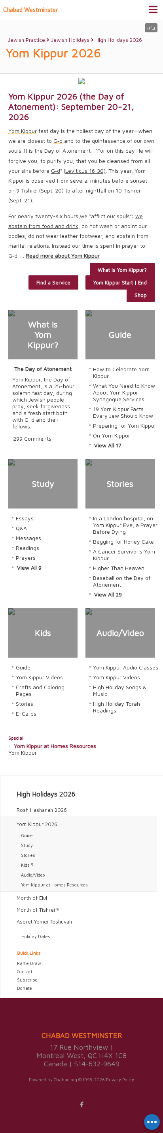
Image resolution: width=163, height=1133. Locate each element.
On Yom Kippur (111, 435)
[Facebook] (81, 1104)
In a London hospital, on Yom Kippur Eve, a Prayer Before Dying (125, 525)
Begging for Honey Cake (123, 541)
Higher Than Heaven (118, 568)
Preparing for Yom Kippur (124, 425)
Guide (23, 667)
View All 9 (29, 567)
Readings (27, 547)
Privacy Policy (120, 1079)
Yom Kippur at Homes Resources (55, 745)
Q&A (21, 528)
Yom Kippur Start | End (120, 282)
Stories (24, 703)
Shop (141, 295)
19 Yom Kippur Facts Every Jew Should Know (123, 412)
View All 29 (108, 594)
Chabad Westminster (30, 9)
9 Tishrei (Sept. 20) (40, 190)
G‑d (55, 170)
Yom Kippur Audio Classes (125, 667)
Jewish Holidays (70, 40)
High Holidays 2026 (118, 40)
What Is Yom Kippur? (122, 270)
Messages (28, 538)
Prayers (26, 557)
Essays (25, 518)
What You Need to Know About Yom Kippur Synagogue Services (124, 392)
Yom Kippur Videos (39, 677)
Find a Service (53, 282)
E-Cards (26, 713)
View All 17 (107, 445)
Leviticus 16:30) (85, 170)
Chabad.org (65, 1079)
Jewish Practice (26, 40)
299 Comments (32, 438)
